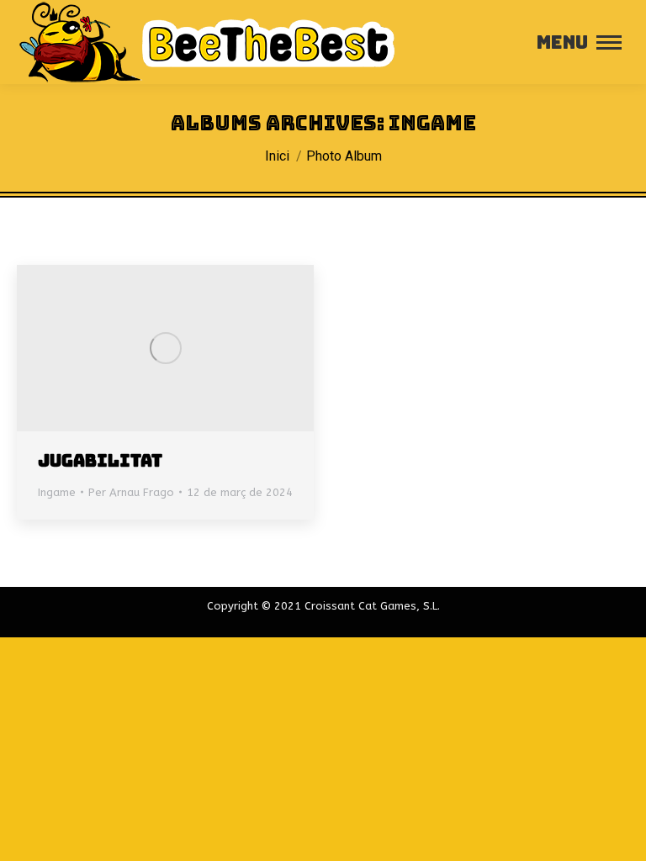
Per (131, 492)
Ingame (57, 492)
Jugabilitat (100, 461)
